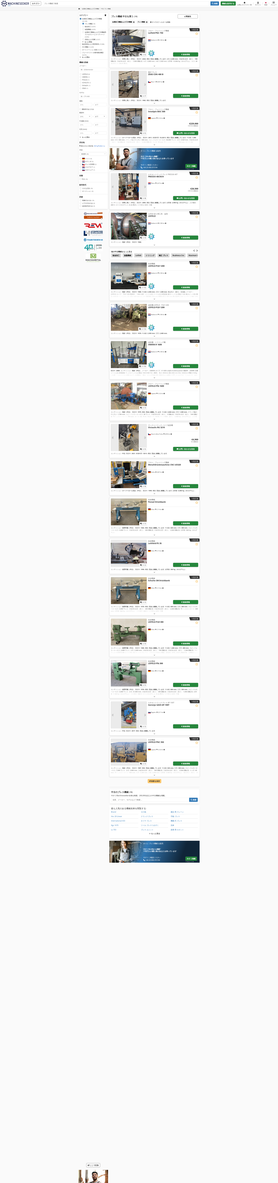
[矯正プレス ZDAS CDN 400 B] (129, 84)
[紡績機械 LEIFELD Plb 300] (129, 673)
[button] (274, 3)
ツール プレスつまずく (150, 825)
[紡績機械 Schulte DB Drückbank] (129, 590)
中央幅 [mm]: (84, 121)
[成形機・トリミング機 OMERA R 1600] (129, 354)
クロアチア (90, 167)
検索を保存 (155, 781)
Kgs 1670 (114, 825)
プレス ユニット (147, 830)
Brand (113, 812)
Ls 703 (113, 830)
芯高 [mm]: (83, 129)
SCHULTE (86, 83)
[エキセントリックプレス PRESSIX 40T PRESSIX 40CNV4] (129, 186)
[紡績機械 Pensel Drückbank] (129, 512)
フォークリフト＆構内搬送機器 (92, 54)
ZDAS (85, 88)
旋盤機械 (90, 29)
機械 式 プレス (176, 821)
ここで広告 (94, 1165)
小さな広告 (87, 188)
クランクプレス (147, 816)
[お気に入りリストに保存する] (196, 33)
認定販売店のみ (88, 206)
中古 (85, 179)
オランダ (89, 161)
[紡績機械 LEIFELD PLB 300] (129, 632)
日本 (99, 146)
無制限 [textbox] (85, 154)
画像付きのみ (88, 200)
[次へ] (145, 43)
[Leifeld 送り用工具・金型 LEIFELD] (129, 226)
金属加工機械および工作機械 (92, 20)
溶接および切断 (92, 39)
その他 (143, 812)
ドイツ (88, 159)
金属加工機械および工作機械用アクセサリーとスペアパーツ (95, 34)
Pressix (85, 80)
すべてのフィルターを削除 (160, 22)
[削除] (133, 22)
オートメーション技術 (92, 50)
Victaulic (86, 85)
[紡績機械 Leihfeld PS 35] (129, 553)
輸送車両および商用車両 (93, 44)
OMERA (86, 77)
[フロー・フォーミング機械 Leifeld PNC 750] (129, 43)
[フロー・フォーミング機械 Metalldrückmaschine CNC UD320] (129, 474)
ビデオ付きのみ (88, 203)
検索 (216, 3)
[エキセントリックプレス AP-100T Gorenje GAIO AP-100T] (129, 715)
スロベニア (90, 170)
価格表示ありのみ (88, 109)
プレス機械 (90, 24)
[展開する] (154, 66)
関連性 (188, 16)
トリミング (150, 255)
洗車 (172, 825)
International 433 (118, 821)
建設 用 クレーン (177, 812)
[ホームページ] (79, 9)
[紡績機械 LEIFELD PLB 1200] (129, 276)
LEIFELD (86, 74)
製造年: (81, 113)
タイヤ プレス (146, 821)
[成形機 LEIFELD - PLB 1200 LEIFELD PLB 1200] (129, 317)
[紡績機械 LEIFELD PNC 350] (129, 752)
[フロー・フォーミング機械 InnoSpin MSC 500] (129, 121)
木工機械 (88, 47)
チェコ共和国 (90, 164)
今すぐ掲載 (191, 166)
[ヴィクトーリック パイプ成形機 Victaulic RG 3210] (129, 437)
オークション (87, 191)
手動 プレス (175, 816)
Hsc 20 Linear (116, 816)
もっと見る (155, 833)
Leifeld (138, 255)
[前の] (112, 43)
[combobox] (93, 154)
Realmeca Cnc (178, 255)
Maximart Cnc (194, 255)
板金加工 (90, 26)
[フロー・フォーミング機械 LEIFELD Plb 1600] (129, 396)
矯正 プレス (163, 255)
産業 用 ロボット (177, 830)
